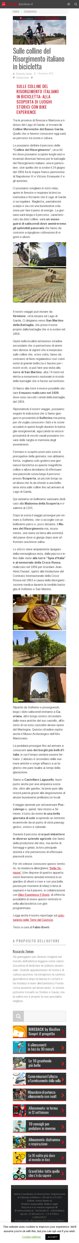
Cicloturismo (23, 77)
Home (16, 11)
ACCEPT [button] (53, 1237)
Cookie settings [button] (31, 1236)
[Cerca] (76, 4)
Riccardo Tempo (24, 73)
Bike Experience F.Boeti (33, 894)
